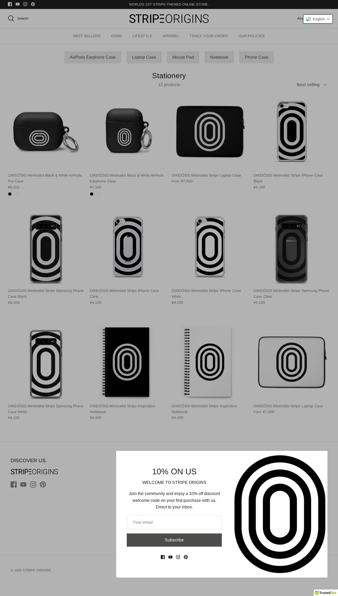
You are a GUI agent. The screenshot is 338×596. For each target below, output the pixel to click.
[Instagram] (178, 557)
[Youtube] (170, 557)
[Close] (321, 457)
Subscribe (174, 540)
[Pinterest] (186, 557)
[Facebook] (163, 557)
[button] (317, 19)
